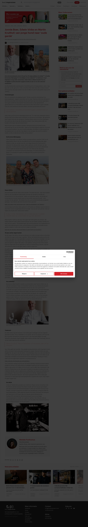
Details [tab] (44, 256)
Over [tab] (64, 256)
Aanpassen (43, 273)
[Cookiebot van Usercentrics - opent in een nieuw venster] (67, 252)
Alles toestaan (63, 273)
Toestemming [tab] (23, 256)
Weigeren (24, 273)
